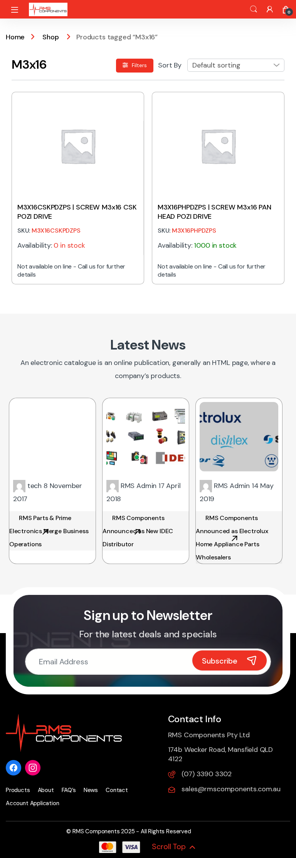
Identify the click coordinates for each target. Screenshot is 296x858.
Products (18, 790)
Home (15, 37)
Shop (50, 37)
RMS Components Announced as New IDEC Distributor (138, 531)
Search (253, 9)
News (91, 790)
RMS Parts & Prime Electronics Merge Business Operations (48, 531)
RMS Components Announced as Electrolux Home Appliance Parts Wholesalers (232, 537)
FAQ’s (69, 790)
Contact (117, 790)
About (46, 790)
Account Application (32, 803)
